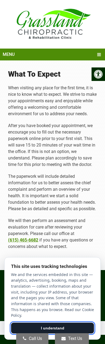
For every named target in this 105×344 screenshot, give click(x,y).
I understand (52, 328)
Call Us (35, 338)
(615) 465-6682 (23, 240)
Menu (9, 54)
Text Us (74, 338)
